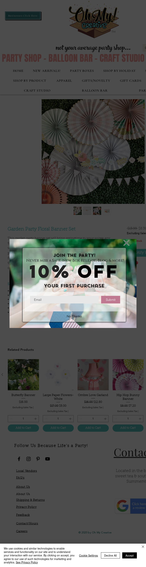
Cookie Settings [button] (88, 555)
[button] (126, 243)
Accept (129, 555)
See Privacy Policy (27, 562)
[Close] (143, 547)
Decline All (110, 555)
